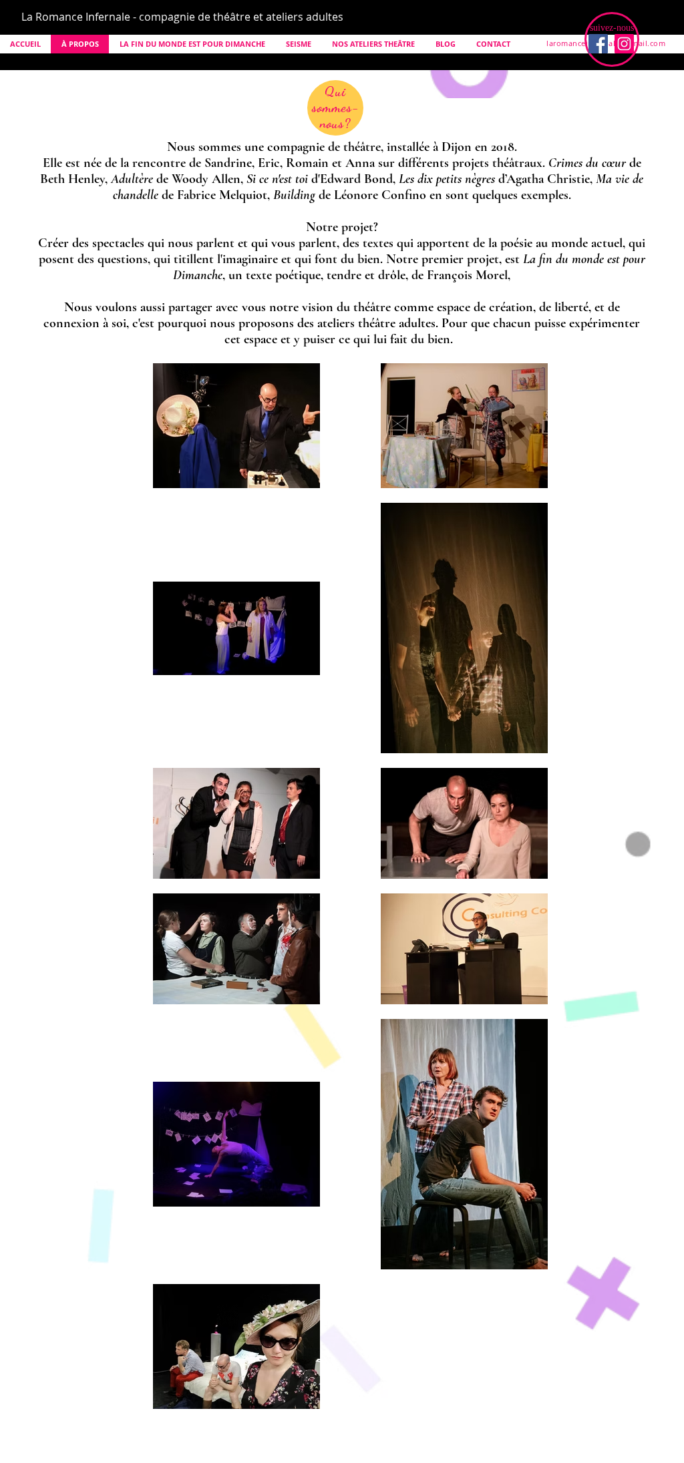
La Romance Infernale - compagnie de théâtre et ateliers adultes (182, 16)
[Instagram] (624, 43)
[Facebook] (598, 43)
